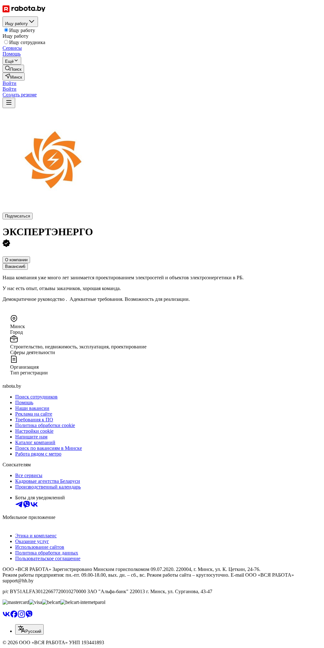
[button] (9, 83)
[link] (13, 69)
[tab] (16, 259)
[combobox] (29, 629)
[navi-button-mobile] (9, 103)
